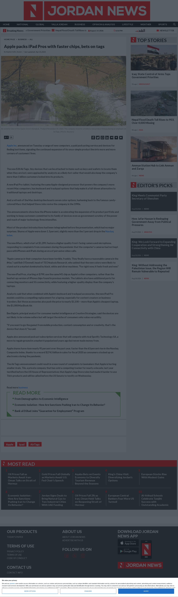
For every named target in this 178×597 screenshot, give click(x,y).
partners (12, 583)
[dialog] (89, 587)
